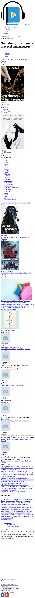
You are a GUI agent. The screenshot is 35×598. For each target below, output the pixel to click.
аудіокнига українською (8, 502)
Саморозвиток (9, 182)
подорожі (11, 513)
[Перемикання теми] (1, 38)
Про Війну (7, 191)
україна (30, 514)
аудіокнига (26, 501)
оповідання (4, 513)
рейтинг (7, 53)
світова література (16, 514)
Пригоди (7, 176)
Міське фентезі (10, 501)
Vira (2, 499)
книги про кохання (26, 506)
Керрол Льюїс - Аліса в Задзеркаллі (12, 385)
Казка (6, 160)
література (23, 509)
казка (16, 504)
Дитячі (6, 170)
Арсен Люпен (8, 499)
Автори (6, 31)
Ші (21, 501)
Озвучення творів (10, 199)
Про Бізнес (7, 189)
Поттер (18, 501)
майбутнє (4, 511)
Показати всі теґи (6, 519)
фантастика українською (16, 516)
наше (30, 511)
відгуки (6, 56)
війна (25, 502)
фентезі (26, 516)
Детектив (7, 179)
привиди (28, 513)
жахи (12, 504)
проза (8, 514)
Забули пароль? (11, 584)
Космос (21, 499)
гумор (29, 502)
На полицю (4, 107)
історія (11, 518)
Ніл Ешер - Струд (6, 402)
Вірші (6, 162)
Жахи (6, 165)
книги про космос (13, 506)
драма (9, 504)
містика (13, 511)
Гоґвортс (15, 499)
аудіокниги (19, 502)
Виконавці (7, 29)
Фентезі (6, 172)
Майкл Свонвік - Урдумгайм (10, 369)
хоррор (31, 516)
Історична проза (9, 186)
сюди (23, 536)
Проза (6, 169)
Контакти (7, 523)
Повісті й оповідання (11, 187)
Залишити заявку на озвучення (10, 203)
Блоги (6, 33)
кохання (11, 509)
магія (28, 509)
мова (8, 511)
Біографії (7, 177)
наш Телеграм (25, 203)
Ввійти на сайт (5, 590)
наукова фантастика (22, 511)
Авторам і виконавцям (11, 526)
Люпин (26, 499)
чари (2, 518)
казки (20, 504)
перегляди (7, 54)
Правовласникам (9, 524)
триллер (25, 514)
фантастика (4, 516)
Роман (6, 164)
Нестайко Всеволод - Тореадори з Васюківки (15, 421)
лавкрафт (17, 509)
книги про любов (6, 507)
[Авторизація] (12, 38)
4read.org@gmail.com (7, 538)
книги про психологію (19, 507)
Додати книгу (8, 198)
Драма (6, 167)
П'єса (6, 193)
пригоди (3, 514)
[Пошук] (19, 36)
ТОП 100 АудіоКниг (11, 28)
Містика (7, 174)
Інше (6, 194)
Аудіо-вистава (8, 184)
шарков (6, 518)
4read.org (27, 24)
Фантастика (8, 181)
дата (5, 51)
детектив (3, 504)
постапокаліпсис (20, 513)
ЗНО (5, 196)
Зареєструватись (10, 579)
